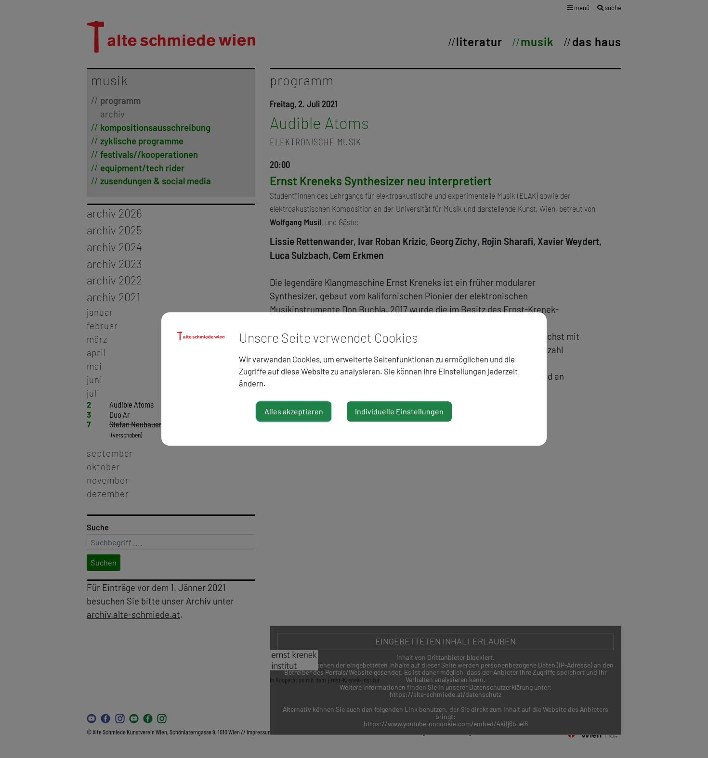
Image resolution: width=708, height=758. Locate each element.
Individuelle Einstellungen (399, 411)
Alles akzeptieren (293, 411)
